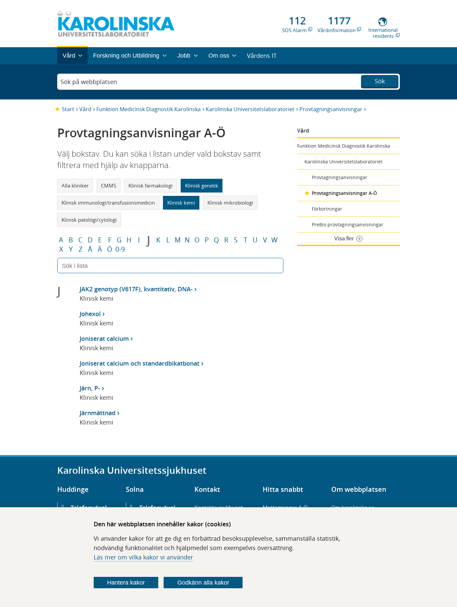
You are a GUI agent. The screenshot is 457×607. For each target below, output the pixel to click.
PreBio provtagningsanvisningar (347, 224)
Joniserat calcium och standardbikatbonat (139, 363)
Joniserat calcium (104, 338)
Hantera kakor (126, 582)
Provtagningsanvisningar (330, 109)
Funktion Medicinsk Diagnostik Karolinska (148, 109)
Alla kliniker (75, 185)
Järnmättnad (97, 413)
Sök (380, 81)
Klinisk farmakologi (150, 185)
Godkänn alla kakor (203, 582)
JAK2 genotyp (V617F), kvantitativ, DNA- (136, 289)
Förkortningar (327, 209)
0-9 (120, 249)
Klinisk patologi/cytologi (89, 219)
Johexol (90, 314)
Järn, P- (90, 388)
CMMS (108, 185)
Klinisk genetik (201, 185)
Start (68, 109)
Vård (85, 109)
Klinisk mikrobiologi (230, 202)
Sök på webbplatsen (89, 82)
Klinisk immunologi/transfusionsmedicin (108, 202)
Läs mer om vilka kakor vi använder (143, 557)
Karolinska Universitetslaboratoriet (250, 109)
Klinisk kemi (181, 202)
